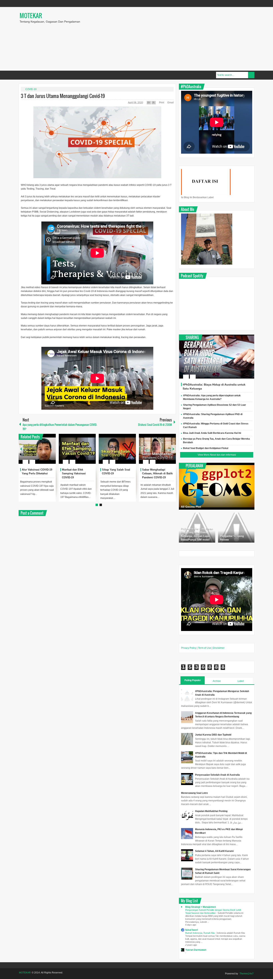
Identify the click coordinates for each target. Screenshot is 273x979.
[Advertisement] (191, 39)
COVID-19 (31, 89)
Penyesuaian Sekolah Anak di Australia (217, 774)
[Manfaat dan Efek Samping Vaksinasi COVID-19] (77, 449)
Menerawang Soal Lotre (194, 793)
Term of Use (204, 648)
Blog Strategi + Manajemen (200, 907)
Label (241, 681)
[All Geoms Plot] (216, 486)
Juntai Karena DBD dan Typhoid (213, 734)
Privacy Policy (188, 648)
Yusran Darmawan (195, 949)
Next (173, 449)
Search (251, 75)
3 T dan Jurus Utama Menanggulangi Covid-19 (63, 95)
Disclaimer (218, 648)
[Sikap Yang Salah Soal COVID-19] (117, 449)
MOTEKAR (31, 15)
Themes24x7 (246, 973)
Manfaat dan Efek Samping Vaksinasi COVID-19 (74, 473)
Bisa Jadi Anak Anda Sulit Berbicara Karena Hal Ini (212, 433)
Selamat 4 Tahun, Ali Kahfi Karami (214, 851)
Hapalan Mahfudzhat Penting (211, 811)
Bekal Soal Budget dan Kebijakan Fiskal (205, 448)
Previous (21, 449)
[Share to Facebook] (40, 452)
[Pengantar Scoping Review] (236, 528)
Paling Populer (192, 680)
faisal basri (191, 930)
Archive (217, 681)
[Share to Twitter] (46, 452)
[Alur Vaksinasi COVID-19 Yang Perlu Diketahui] (37, 449)
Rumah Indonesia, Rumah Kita (200, 933)
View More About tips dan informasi (217, 454)
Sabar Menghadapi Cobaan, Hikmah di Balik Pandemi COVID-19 (157, 473)
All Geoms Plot (191, 506)
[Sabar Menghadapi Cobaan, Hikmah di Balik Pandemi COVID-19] (157, 449)
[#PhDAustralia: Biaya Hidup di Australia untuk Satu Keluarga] (216, 357)
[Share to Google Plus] (51, 452)
